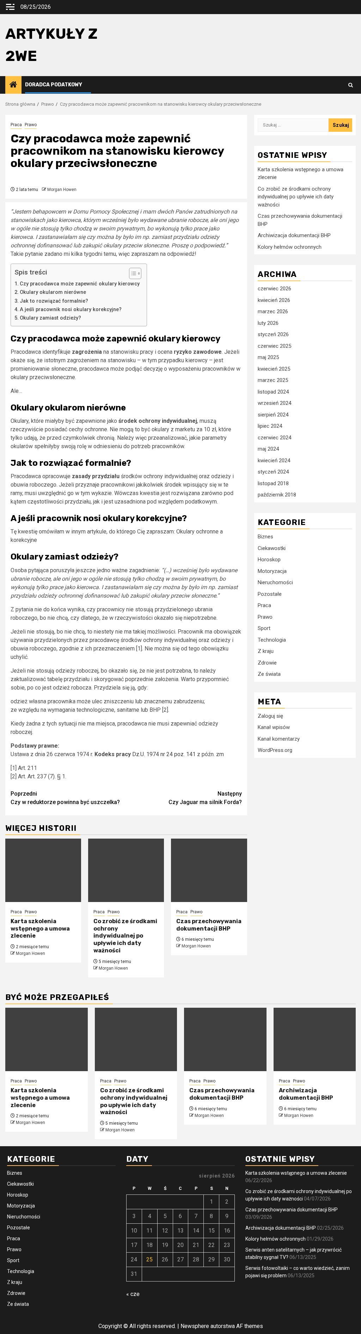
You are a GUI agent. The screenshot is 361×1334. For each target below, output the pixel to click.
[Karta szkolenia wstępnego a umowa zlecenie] (43, 870)
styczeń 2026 (273, 334)
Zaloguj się (270, 716)
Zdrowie (267, 663)
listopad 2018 (273, 483)
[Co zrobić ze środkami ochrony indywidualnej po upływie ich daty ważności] (126, 870)
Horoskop (269, 559)
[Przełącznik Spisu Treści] (132, 273)
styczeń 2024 (273, 472)
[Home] (13, 85)
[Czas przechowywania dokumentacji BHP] (209, 870)
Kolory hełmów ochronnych (290, 247)
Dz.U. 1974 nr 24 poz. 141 (164, 754)
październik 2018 (277, 495)
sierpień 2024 (273, 415)
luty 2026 (268, 323)
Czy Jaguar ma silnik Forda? (205, 797)
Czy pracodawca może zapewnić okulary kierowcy (80, 284)
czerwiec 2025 (274, 346)
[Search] (350, 85)
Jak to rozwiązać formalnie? (54, 301)
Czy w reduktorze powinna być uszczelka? (65, 797)
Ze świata (269, 674)
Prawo (31, 124)
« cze (133, 1294)
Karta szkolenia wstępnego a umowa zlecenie (40, 928)
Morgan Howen (62, 189)
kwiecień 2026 (274, 300)
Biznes (265, 536)
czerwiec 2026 (274, 288)
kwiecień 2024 (274, 460)
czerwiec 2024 (274, 437)
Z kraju (266, 651)
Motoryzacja (272, 571)
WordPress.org (275, 750)
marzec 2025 (273, 380)
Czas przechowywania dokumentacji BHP (208, 925)
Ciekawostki (272, 548)
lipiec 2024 (270, 426)
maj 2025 (268, 357)
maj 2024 (268, 449)
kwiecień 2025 (274, 369)
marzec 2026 (273, 311)
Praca (16, 124)
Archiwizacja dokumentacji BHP (294, 235)
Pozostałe (270, 594)
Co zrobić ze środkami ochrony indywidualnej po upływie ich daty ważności (125, 936)
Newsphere (194, 1326)
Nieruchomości (275, 582)
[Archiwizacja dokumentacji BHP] (315, 1039)
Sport (264, 628)
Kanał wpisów (274, 727)
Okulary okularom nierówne (53, 292)
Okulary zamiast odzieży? (50, 318)
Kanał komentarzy (279, 739)
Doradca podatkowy (53, 85)
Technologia (272, 640)
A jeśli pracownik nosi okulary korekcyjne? (71, 310)
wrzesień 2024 (274, 403)
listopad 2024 (273, 392)
